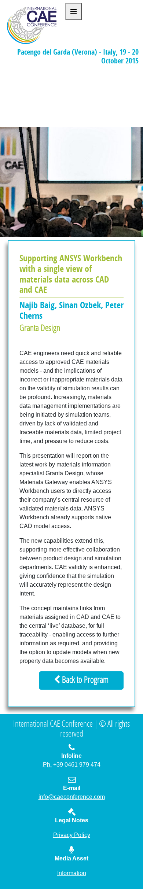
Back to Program (84, 680)
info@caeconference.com (71, 797)
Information (71, 873)
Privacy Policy (71, 835)
